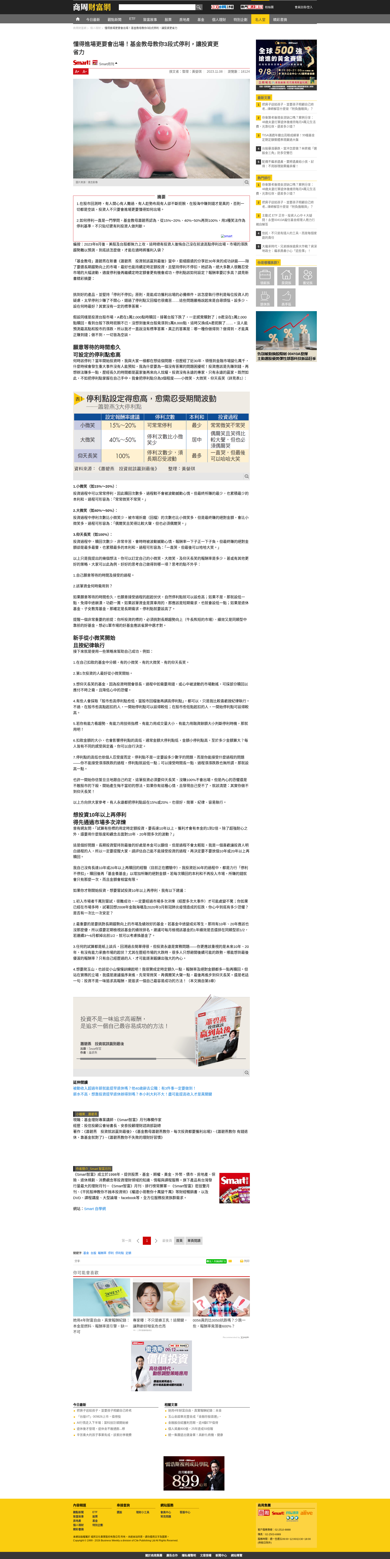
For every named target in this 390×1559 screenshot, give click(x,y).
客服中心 (185, 1512)
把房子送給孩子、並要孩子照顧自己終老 (104, 1410)
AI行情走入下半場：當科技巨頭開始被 (102, 1422)
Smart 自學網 (95, 1209)
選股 (119, 1512)
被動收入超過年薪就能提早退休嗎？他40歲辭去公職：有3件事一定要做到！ (134, 1088)
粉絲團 (269, 7)
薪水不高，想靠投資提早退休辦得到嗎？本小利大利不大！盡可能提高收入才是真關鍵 (142, 1094)
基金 (86, 1253)
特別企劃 (97, 1525)
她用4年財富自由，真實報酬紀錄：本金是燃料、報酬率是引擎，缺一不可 (101, 1326)
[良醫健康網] (292, 1513)
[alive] (306, 1513)
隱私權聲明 (189, 1555)
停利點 (119, 1253)
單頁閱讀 (193, 1240)
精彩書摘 (78, 1529)
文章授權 (205, 1555)
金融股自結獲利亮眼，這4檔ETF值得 (193, 1422)
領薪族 (265, 283)
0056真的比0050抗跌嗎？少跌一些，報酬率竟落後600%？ (219, 1323)
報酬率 (102, 1253)
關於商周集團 (153, 1555)
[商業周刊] (264, 1513)
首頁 (81, 18)
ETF (95, 1512)
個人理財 (78, 1525)
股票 (95, 1516)
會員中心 (165, 1512)
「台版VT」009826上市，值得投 (99, 1416)
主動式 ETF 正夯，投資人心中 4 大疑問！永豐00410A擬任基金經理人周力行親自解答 (285, 220)
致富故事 (78, 1516)
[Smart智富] (278, 1513)
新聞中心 (221, 1555)
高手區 (286, 304)
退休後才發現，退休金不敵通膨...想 (101, 1428)
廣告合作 (172, 1555)
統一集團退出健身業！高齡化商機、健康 (195, 1435)
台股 (93, 1253)
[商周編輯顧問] (292, 1519)
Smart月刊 (106, 64)
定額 (128, 1253)
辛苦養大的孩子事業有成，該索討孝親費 (104, 1435)
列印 (246, 1260)
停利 (111, 1253)
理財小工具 (142, 1512)
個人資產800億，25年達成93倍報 (190, 1428)
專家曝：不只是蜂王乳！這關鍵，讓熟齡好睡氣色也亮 (160, 1323)
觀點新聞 (78, 1512)
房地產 (77, 1520)
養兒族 (308, 283)
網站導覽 (236, 1555)
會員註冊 (300, 7)
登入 (310, 7)
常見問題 (165, 1516)
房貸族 (286, 283)
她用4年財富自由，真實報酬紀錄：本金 (195, 1410)
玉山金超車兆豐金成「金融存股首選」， (195, 1416)
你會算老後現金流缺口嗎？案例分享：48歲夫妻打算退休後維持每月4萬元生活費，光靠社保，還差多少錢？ (286, 122)
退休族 (265, 304)
